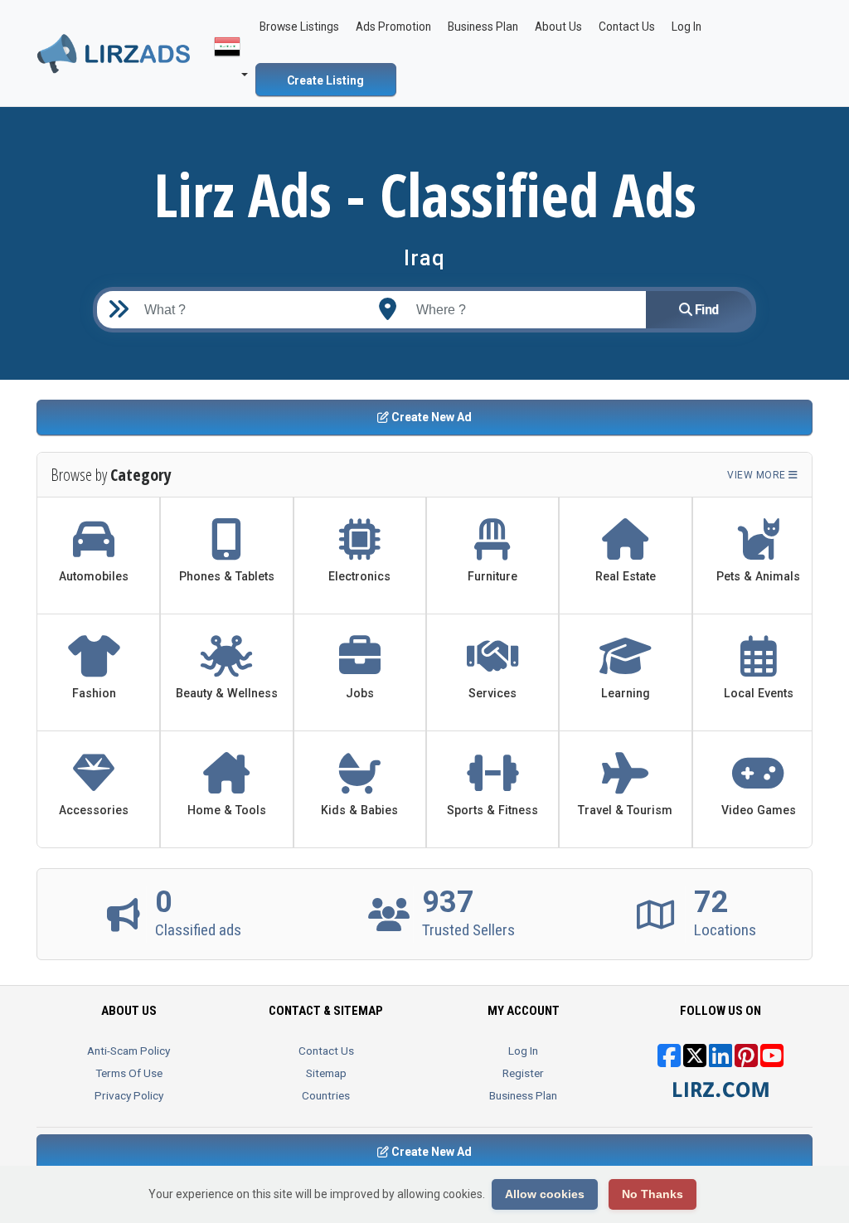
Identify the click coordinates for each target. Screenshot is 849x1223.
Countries (326, 1095)
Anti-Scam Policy (128, 1050)
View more (757, 475)
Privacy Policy (129, 1095)
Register (523, 1073)
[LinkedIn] (720, 1061)
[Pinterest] (746, 1061)
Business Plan (483, 26)
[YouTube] (772, 1061)
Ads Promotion (393, 26)
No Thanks (652, 1194)
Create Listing (325, 80)
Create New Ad (430, 417)
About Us (558, 26)
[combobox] (520, 309)
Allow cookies (545, 1194)
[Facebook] (669, 1061)
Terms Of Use (129, 1073)
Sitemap (326, 1073)
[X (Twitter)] (694, 1061)
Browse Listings (299, 26)
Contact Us (627, 26)
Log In (523, 1050)
